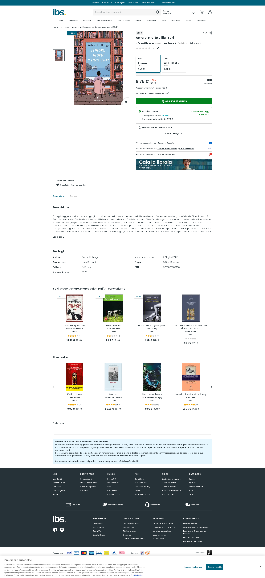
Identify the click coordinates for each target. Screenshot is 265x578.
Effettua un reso (129, 531)
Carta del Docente (165, 143)
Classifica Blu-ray (142, 486)
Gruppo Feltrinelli (190, 523)
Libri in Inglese (59, 490)
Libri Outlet (57, 486)
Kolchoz (113, 394)
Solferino (194, 43)
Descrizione (58, 196)
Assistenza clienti (168, 3)
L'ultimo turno (74, 394)
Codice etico (158, 539)
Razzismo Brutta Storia (192, 541)
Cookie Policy (137, 575)
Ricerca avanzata (167, 12)
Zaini (191, 490)
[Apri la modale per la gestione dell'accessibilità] (209, 552)
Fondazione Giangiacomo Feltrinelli (194, 532)
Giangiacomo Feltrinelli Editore (196, 527)
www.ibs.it (176, 447)
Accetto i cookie (215, 567)
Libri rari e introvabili (88, 483)
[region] (132, 567)
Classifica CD (113, 483)
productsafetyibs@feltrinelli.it (124, 461)
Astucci (192, 494)
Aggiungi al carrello (176, 101)
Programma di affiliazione (164, 527)
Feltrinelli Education (191, 537)
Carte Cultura (133, 3)
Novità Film (139, 479)
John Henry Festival (74, 325)
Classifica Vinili (113, 494)
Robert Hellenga (146, 43)
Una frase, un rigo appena (152, 325)
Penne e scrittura (196, 486)
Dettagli (74, 196)
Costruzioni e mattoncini (172, 479)
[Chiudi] (261, 566)
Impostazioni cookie (193, 567)
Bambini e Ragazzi (142, 494)
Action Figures (168, 494)
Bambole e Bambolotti (171, 490)
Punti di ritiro (107, 3)
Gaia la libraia (99, 535)
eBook (55, 494)
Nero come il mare (152, 394)
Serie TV (138, 490)
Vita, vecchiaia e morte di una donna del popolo (191, 327)
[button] (157, 12)
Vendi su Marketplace (162, 531)
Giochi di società (169, 486)
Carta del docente (148, 3)
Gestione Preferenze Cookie (134, 539)
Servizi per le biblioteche (163, 523)
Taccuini (192, 479)
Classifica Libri (59, 483)
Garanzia (127, 535)
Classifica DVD (141, 483)
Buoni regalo (119, 3)
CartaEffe (95, 3)
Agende (192, 483)
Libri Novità (57, 479)
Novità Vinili (112, 490)
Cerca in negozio (173, 133)
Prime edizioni (86, 479)
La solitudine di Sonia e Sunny (190, 394)
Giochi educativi (169, 483)
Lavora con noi (159, 535)
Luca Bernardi (170, 43)
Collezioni (84, 490)
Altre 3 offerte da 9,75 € (158, 93)
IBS (146, 93)
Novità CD (111, 479)
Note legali (59, 423)
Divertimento (113, 325)
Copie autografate (88, 486)
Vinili (109, 486)
